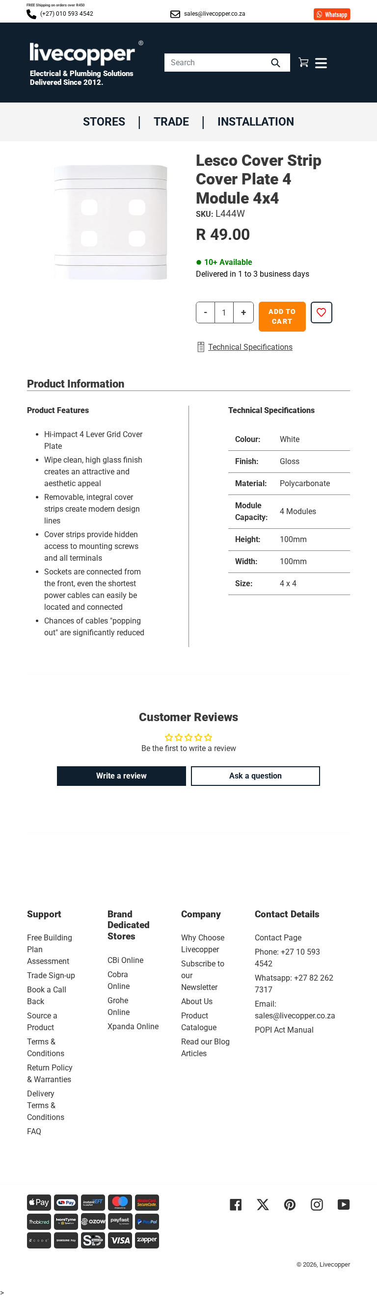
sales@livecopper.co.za (214, 13)
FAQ (34, 1131)
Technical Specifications (250, 347)
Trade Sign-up (51, 975)
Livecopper (335, 1264)
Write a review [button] (121, 775)
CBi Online (125, 960)
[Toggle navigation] (320, 62)
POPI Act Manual (284, 1030)
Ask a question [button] (255, 775)
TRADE (171, 122)
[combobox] (227, 62)
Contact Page (278, 937)
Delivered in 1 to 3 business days (252, 274)
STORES (104, 122)
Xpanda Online (133, 1026)
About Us (197, 1001)
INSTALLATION (255, 122)
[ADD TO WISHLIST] (321, 312)
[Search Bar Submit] (277, 62)
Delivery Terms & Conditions (45, 1105)
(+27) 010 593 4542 (66, 13)
